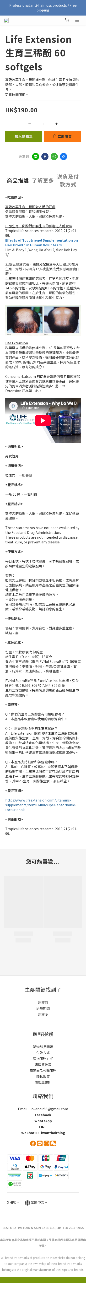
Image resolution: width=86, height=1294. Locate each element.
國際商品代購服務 (43, 1070)
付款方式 (43, 1052)
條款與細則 (43, 1082)
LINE (42, 1126)
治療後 (43, 1014)
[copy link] (63, 156)
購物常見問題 (43, 1046)
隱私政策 (43, 1076)
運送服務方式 (43, 1058)
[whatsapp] (54, 156)
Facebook (43, 1114)
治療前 (43, 1002)
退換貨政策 (43, 1064)
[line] (35, 156)
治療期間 (43, 1008)
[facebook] (44, 156)
